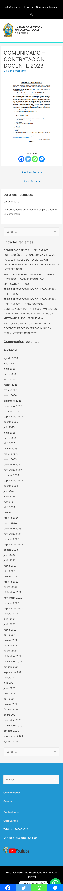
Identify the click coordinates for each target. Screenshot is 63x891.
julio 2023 (9, 555)
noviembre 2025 (13, 406)
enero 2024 (10, 523)
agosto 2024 (11, 486)
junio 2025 (9, 432)
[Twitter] (28, 159)
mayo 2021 (10, 693)
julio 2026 (9, 363)
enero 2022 (10, 651)
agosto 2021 (11, 677)
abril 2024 (9, 507)
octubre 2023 (11, 539)
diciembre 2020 (12, 720)
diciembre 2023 (12, 528)
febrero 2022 (11, 645)
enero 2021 (10, 714)
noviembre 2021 (13, 661)
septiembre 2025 (13, 416)
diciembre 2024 (12, 464)
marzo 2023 (10, 576)
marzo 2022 (10, 640)
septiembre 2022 (13, 608)
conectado (35, 209)
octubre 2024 (11, 475)
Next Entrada (32, 181)
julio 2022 (9, 619)
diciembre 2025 (12, 400)
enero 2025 (10, 459)
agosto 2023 (11, 549)
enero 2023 (10, 587)
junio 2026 (10, 368)
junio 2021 (9, 688)
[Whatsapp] (35, 159)
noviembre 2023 (13, 533)
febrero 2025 (11, 454)
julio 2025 (9, 427)
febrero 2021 (11, 709)
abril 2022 (9, 634)
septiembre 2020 (13, 736)
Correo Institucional (47, 7)
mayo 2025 (10, 438)
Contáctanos (11, 812)
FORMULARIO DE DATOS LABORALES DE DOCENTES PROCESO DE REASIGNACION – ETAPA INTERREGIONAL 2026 (28, 328)
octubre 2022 (11, 603)
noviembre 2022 (13, 597)
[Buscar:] (31, 231)
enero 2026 (10, 395)
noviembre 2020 (13, 725)
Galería (8, 801)
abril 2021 (9, 698)
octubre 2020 (11, 730)
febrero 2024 (11, 517)
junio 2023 (10, 560)
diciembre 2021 (12, 656)
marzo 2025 (10, 448)
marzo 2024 (10, 512)
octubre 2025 (11, 411)
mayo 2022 (10, 629)
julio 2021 (9, 682)
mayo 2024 (10, 501)
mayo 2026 (10, 374)
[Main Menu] (55, 30)
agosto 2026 (11, 358)
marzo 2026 (10, 384)
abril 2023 (9, 571)
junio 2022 (9, 624)
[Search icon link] (31, 14)
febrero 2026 (11, 390)
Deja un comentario (15, 70)
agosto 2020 (11, 741)
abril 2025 (9, 443)
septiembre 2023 (13, 544)
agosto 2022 (11, 613)
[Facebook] (21, 159)
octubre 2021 (11, 666)
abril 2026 (9, 379)
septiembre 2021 (13, 672)
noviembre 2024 (13, 470)
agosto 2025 (11, 422)
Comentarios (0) (11, 201)
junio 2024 (10, 496)
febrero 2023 (11, 581)
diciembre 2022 (12, 592)
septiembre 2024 (13, 480)
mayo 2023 (10, 565)
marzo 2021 (10, 704)
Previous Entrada (32, 172)
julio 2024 (9, 491)
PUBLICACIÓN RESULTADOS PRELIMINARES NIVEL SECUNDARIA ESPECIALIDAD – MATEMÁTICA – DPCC (29, 279)
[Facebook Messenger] (42, 159)
